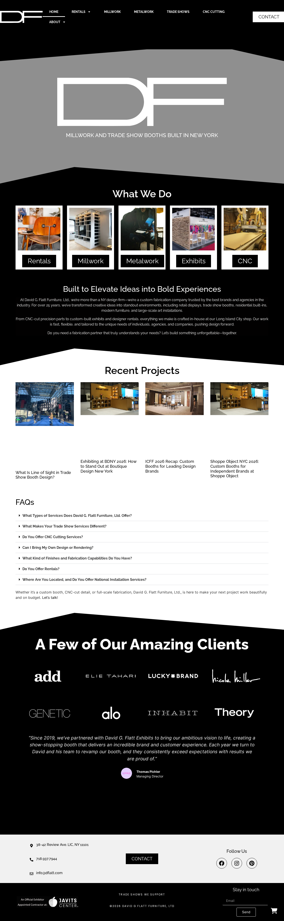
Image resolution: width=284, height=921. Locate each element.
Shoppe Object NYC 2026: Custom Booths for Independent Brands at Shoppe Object (234, 468)
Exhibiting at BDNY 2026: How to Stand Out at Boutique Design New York (108, 466)
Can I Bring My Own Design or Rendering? (57, 547)
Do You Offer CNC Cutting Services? (52, 537)
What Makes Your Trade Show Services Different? (64, 526)
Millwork (112, 12)
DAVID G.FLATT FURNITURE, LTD (148, 906)
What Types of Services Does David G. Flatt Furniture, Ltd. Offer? (77, 515)
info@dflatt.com (49, 873)
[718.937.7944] (31, 859)
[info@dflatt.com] (31, 873)
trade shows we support (142, 894)
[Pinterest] (252, 863)
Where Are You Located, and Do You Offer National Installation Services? (84, 579)
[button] (142, 515)
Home (53, 12)
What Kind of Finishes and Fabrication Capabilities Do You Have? (77, 558)
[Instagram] (236, 863)
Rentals (78, 12)
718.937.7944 (46, 859)
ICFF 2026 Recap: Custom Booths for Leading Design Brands (170, 466)
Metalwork (144, 12)
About (54, 22)
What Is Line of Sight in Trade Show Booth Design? (43, 475)
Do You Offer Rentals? (40, 569)
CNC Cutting (214, 12)
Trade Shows (178, 12)
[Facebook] (221, 863)
